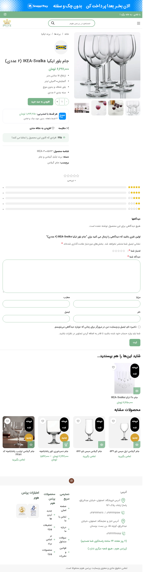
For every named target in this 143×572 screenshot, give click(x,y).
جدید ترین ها (49, 515)
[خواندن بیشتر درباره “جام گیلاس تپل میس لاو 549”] (136, 444)
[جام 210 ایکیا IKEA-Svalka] (125, 378)
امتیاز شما (134, 250)
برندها (57, 34)
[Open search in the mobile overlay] (71, 23)
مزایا (138, 297)
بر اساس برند (49, 539)
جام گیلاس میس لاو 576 (89, 451)
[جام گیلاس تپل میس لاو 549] (125, 432)
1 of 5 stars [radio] (123, 251)
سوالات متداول (62, 540)
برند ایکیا (45, 34)
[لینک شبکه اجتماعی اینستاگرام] (5, 14)
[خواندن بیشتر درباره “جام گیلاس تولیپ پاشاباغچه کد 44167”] (31, 444)
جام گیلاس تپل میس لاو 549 (124, 451)
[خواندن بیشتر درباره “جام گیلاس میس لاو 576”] (101, 444)
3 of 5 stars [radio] (118, 251)
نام (139, 312)
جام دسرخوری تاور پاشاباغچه (53, 451)
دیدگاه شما (133, 257)
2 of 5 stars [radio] (121, 251)
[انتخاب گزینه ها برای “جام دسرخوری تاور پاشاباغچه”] (66, 444)
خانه (67, 34)
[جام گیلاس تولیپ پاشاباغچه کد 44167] (19, 432)
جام (57, 163)
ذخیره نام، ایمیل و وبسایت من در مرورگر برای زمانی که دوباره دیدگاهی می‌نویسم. (95, 327)
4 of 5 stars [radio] (116, 251)
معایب (66, 297)
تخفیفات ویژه (47, 527)
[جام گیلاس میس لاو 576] (89, 432)
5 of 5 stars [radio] (113, 251)
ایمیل (67, 312)
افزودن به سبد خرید (40, 102)
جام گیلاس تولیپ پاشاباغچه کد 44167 (18, 453)
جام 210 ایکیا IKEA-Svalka (124, 397)
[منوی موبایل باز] (138, 23)
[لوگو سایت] (7, 23)
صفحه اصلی (63, 508)
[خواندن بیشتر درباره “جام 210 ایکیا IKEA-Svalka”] (136, 390)
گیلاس (50, 163)
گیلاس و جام (45, 157)
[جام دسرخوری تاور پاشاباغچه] (54, 432)
